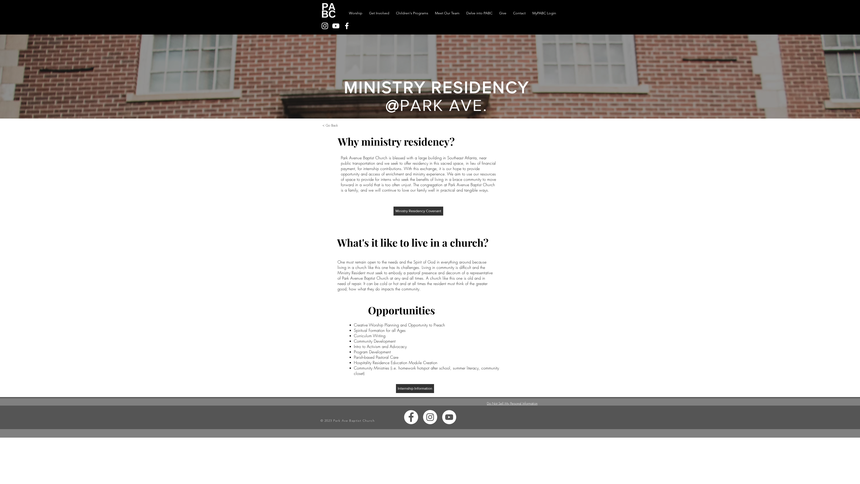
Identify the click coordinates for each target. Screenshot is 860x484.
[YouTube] (335, 26)
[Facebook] (346, 26)
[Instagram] (324, 26)
